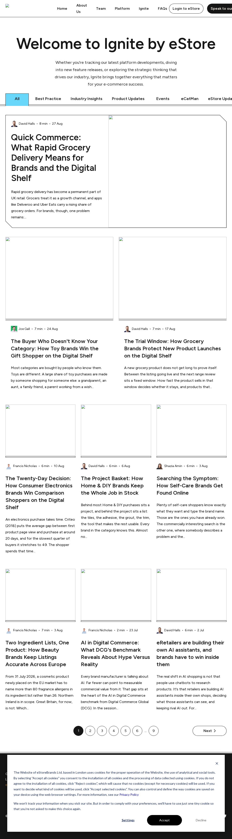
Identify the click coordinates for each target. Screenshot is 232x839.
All (17, 98)
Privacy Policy (129, 794)
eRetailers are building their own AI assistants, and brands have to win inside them (190, 653)
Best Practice (48, 98)
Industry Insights (86, 98)
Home (62, 8)
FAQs (162, 8)
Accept (164, 820)
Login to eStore (186, 8)
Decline (201, 820)
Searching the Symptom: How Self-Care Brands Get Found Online (190, 485)
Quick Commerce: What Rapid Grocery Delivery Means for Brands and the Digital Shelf (53, 157)
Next (207, 731)
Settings (128, 820)
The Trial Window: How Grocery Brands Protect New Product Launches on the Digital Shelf (172, 348)
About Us (81, 8)
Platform (122, 8)
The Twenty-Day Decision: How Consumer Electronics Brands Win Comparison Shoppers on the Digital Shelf (38, 492)
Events (162, 98)
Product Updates (128, 98)
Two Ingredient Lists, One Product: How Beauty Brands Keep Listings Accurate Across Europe (37, 653)
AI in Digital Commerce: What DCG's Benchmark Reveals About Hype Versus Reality (115, 653)
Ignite (144, 8)
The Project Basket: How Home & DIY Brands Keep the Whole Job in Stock (112, 485)
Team (101, 8)
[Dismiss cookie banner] (216, 764)
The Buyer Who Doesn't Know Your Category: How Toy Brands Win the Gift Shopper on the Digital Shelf (55, 348)
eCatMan (189, 98)
